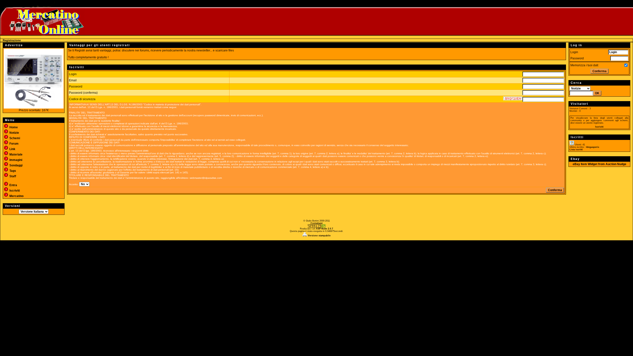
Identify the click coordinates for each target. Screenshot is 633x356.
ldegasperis (592, 147)
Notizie (14, 132)
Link (12, 149)
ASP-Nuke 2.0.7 (324, 228)
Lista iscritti (576, 149)
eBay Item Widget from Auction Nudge (599, 164)
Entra (13, 185)
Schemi (14, 138)
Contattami (317, 223)
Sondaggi (16, 165)
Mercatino (16, 196)
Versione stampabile (319, 235)
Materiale (16, 154)
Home (13, 127)
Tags (12, 171)
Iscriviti (14, 190)
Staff (12, 176)
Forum (14, 143)
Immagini (15, 160)
